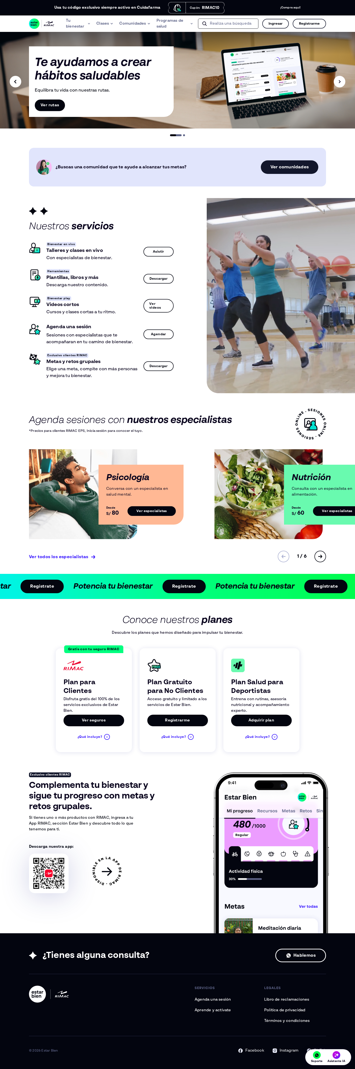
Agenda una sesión (213, 1000)
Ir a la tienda (50, 105)
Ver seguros (94, 720)
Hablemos (304, 955)
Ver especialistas (151, 511)
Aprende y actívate (213, 1010)
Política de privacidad (284, 1010)
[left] (15, 81)
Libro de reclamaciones (286, 1000)
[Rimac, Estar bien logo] (41, 23)
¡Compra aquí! (290, 7)
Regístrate (70, 586)
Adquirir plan (261, 720)
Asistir (158, 251)
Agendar (158, 334)
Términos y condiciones (287, 1021)
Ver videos (155, 305)
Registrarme (177, 720)
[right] (339, 81)
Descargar (158, 278)
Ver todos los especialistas (58, 557)
